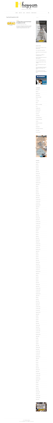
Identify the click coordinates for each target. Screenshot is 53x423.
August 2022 (37, 251)
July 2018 (37, 338)
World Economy (38, 132)
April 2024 (37, 214)
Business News (38, 93)
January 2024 (37, 219)
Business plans (38, 95)
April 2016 (37, 388)
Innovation (37, 113)
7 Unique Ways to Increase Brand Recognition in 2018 (23, 22)
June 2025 (37, 188)
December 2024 (38, 199)
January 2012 (37, 399)
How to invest (38, 111)
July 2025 (37, 186)
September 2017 (38, 356)
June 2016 (37, 384)
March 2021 (37, 282)
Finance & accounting (39, 104)
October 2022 (38, 247)
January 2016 (37, 393)
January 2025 (37, 197)
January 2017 (37, 371)
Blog (24, 12)
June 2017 (37, 362)
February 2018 (38, 347)
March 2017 (37, 367)
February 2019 (38, 325)
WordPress (23, 421)
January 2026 (37, 175)
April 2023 (37, 236)
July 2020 (37, 297)
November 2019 (38, 308)
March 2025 (37, 193)
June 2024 (37, 210)
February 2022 (38, 262)
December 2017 (38, 351)
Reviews (37, 124)
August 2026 (37, 162)
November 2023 (38, 223)
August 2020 (37, 295)
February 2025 (38, 195)
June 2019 (37, 317)
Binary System (38, 89)
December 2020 (38, 288)
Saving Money (38, 126)
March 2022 (37, 260)
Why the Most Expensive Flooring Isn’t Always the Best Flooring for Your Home (41, 68)
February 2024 (38, 217)
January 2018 (37, 349)
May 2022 (37, 256)
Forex (36, 106)
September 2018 (38, 334)
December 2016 (38, 373)
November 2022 (38, 245)
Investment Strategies (39, 119)
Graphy (28, 421)
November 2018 (38, 330)
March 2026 (37, 171)
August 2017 (37, 358)
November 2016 (38, 375)
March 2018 (37, 345)
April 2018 (37, 343)
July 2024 (37, 208)
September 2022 (38, 249)
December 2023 (38, 221)
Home (17, 12)
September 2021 (38, 271)
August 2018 (37, 336)
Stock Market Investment (39, 128)
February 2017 (38, 369)
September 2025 (38, 182)
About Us (20, 12)
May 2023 (37, 234)
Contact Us (28, 12)
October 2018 (38, 332)
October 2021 (38, 269)
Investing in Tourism (39, 117)
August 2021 (37, 273)
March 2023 (37, 238)
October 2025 (38, 180)
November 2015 (38, 397)
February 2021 (38, 284)
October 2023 (38, 225)
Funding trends (38, 108)
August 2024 (37, 206)
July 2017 (37, 360)
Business (17, 20)
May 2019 (37, 319)
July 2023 (37, 230)
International (38, 115)
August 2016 (37, 380)
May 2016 (37, 386)
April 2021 (37, 280)
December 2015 (38, 395)
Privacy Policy (33, 12)
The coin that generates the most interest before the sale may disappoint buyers (41, 71)
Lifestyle (37, 121)
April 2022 (37, 258)
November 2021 (38, 267)
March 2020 (37, 301)
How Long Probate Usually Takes (40, 50)
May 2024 (37, 212)
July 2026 (37, 164)
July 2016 (37, 382)
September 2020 (38, 293)
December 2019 (38, 306)
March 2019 (37, 323)
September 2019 (38, 312)
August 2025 (37, 184)
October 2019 (38, 310)
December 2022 (38, 243)
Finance (37, 102)
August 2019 (37, 314)
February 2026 (38, 173)
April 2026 (37, 169)
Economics (37, 100)
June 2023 (37, 232)
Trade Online (37, 130)
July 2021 (37, 275)
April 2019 (37, 321)
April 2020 (37, 299)
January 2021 (37, 286)
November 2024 (38, 201)
